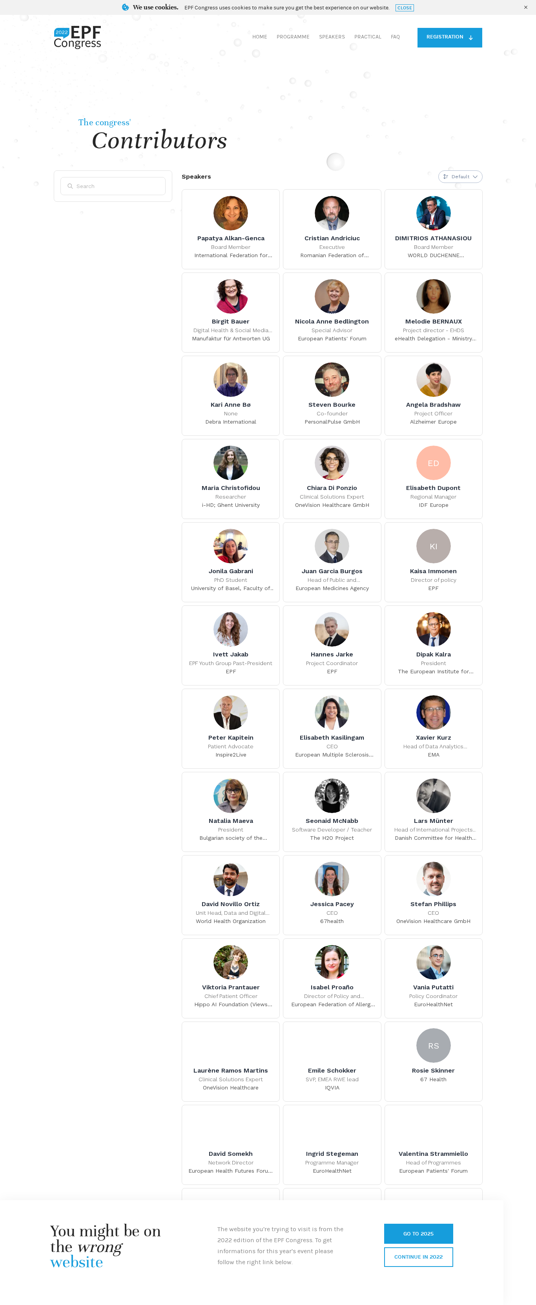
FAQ (395, 37)
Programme (293, 37)
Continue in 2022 (418, 1257)
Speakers (332, 37)
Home (259, 37)
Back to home (77, 37)
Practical (367, 37)
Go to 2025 (418, 1233)
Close (404, 8)
